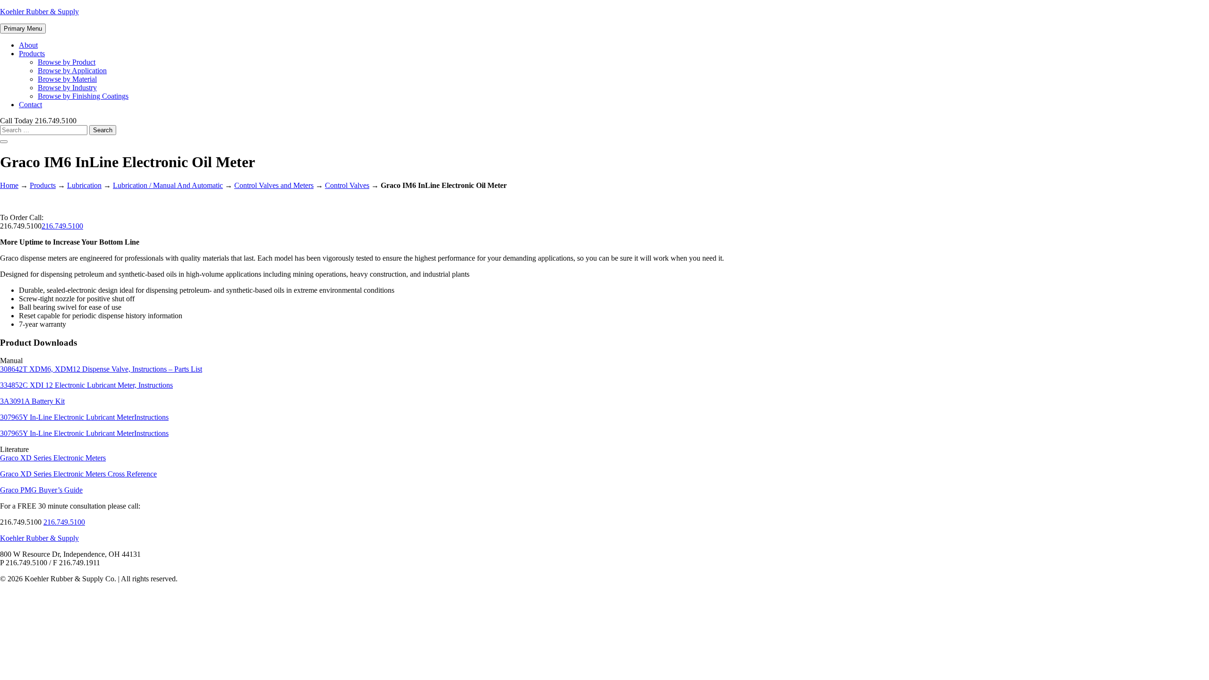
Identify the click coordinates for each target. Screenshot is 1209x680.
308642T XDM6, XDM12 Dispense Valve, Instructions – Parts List (101, 369)
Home (9, 185)
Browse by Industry (67, 88)
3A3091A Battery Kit (32, 401)
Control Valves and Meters (274, 185)
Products (32, 54)
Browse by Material (67, 79)
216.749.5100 (62, 226)
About (28, 45)
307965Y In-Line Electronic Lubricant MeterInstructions (84, 417)
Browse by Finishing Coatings (83, 96)
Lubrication (84, 185)
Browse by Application (72, 71)
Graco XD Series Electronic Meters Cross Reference (78, 474)
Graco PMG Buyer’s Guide (41, 490)
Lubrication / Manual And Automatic (168, 185)
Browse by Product (66, 62)
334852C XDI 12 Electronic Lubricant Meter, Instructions (86, 385)
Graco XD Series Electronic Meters (53, 458)
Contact (30, 105)
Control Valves (347, 185)
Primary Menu (23, 28)
